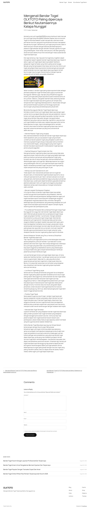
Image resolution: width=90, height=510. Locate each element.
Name (25, 412)
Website (25, 424)
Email (25, 418)
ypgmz (29, 30)
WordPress (84, 506)
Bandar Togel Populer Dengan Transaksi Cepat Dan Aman (21, 469)
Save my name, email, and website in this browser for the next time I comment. (41, 431)
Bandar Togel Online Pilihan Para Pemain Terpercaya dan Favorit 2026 (25, 474)
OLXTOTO (6, 2)
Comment (26, 395)
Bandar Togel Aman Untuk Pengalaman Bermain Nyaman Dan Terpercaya (26, 465)
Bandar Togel (34, 30)
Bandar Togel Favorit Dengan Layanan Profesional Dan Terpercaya (24, 461)
